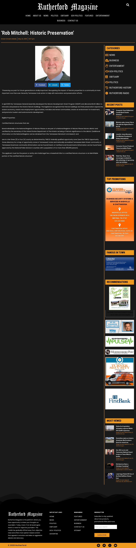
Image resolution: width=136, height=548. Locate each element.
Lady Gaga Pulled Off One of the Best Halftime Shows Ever (125, 476)
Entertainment (103, 15)
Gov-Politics (77, 15)
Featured (89, 15)
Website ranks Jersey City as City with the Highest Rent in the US (125, 124)
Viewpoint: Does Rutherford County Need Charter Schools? (124, 112)
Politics (54, 15)
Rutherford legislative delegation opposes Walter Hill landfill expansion (124, 428)
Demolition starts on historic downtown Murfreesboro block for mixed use (125, 440)
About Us (37, 15)
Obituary (65, 15)
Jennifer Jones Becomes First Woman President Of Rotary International (124, 136)
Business (61, 20)
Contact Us (73, 20)
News (46, 15)
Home (28, 15)
